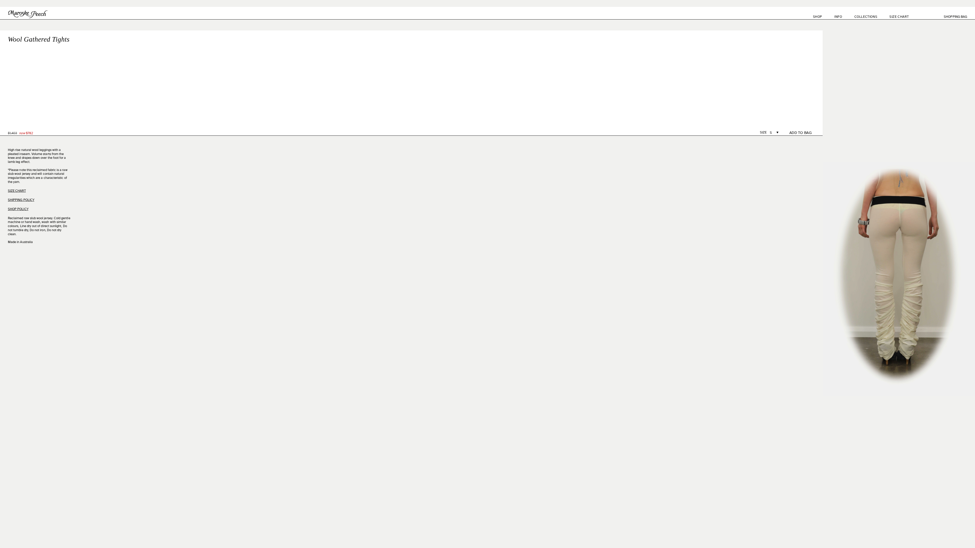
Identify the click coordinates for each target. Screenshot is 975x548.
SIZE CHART (899, 17)
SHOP (817, 17)
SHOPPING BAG (958, 17)
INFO (838, 17)
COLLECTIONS (866, 17)
